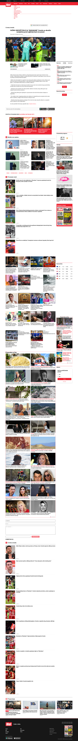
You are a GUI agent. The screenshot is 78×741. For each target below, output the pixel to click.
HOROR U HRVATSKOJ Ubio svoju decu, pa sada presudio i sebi (45, 65)
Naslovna (21, 3)
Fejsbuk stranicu (32, 103)
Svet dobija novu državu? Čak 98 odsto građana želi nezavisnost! (30, 711)
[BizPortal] (15, 1)
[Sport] (40, 1)
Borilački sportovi (17, 12)
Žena (21, 731)
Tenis (15, 9)
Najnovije (15, 3)
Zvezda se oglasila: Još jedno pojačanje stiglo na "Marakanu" (30, 651)
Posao (51, 734)
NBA (14, 18)
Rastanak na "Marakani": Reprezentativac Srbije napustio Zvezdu (30, 636)
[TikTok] (67, 723)
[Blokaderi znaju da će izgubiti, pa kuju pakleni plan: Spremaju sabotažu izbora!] (64, 216)
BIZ (29, 3)
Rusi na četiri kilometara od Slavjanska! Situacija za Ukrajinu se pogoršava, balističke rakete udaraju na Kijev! (13, 712)
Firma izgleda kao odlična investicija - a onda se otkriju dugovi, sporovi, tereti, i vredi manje (64, 79)
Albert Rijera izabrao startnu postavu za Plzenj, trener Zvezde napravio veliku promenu (35, 546)
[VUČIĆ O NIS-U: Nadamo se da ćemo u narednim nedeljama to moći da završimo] (12, 144)
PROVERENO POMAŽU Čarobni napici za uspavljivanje (22, 65)
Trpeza (55, 3)
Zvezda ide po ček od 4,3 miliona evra (24, 606)
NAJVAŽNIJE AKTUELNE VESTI (26, 114)
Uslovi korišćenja (53, 732)
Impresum (52, 731)
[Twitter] (71, 723)
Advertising (52, 730)
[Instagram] (65, 723)
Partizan (16, 14)
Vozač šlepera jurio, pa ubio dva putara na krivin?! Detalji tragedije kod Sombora (64, 83)
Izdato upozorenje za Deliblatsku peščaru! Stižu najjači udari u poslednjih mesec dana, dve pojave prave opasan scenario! (64, 158)
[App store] (51, 109)
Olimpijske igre (17, 7)
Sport (37, 3)
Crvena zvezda (17, 13)
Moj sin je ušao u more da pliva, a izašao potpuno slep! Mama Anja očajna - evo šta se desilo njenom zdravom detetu (47, 712)
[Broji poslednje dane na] (10, 597)
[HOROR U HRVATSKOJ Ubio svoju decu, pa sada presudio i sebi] (34, 65)
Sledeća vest (47, 69)
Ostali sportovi (17, 10)
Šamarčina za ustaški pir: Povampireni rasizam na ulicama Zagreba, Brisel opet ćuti (35, 240)
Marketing (52, 728)
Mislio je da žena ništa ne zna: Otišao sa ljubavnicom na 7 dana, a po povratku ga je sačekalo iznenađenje (64, 72)
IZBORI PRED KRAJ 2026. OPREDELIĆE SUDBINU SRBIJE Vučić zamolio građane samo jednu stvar (25, 154)
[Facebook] (63, 723)
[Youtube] (69, 723)
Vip (40, 3)
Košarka (15, 8)
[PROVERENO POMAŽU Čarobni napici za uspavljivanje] (14, 65)
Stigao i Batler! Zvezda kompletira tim (24, 681)
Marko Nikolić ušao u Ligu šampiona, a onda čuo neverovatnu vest (64, 75)
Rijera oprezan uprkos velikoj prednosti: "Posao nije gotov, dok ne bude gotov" (33, 561)
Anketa (58, 367)
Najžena (50, 3)
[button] (35, 35)
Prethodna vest (13, 69)
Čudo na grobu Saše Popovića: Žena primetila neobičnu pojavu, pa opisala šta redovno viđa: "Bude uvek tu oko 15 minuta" (64, 200)
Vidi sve (64, 86)
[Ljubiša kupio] (64, 165)
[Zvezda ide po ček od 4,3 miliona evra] (10, 612)
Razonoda (45, 3)
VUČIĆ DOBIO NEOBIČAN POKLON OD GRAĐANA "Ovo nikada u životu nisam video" (50, 164)
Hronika (32, 3)
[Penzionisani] (46, 1)
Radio (59, 3)
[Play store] (43, 109)
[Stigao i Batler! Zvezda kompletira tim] (10, 687)
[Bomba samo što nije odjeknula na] (10, 186)
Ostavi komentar (36, 536)
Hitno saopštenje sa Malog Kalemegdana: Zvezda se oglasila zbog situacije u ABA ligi (35, 621)
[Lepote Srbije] (22, 1)
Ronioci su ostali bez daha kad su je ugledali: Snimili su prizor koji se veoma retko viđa (64, 67)
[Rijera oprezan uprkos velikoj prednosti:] (10, 567)
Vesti (25, 3)
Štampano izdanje (61, 205)
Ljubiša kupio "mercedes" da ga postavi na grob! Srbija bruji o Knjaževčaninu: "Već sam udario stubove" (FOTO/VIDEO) (63, 172)
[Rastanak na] (10, 642)
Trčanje (15, 15)
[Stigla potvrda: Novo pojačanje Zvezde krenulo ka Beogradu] (10, 582)
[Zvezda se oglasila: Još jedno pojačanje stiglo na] (10, 657)
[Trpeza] (34, 1)
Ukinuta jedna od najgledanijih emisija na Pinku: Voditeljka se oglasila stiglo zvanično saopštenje (64, 185)
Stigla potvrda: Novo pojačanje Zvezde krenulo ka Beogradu (29, 576)
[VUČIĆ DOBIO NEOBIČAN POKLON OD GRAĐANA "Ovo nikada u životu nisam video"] (38, 165)
